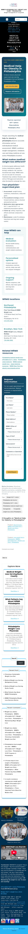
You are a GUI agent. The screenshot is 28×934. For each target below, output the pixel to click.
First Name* (10, 398)
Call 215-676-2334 (12, 86)
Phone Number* (11, 412)
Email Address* (11, 419)
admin (12, 48)
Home (13, 22)
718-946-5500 (8, 340)
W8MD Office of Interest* (11, 427)
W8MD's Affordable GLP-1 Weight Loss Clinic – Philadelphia (14, 10)
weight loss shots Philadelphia (12, 511)
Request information (12, 91)
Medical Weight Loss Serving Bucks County (14, 574)
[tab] (7, 19)
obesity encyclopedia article (11, 368)
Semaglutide (6, 509)
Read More (14, 591)
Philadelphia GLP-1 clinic (10, 503)
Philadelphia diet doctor (10, 500)
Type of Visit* (10, 436)
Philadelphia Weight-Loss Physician (14, 628)
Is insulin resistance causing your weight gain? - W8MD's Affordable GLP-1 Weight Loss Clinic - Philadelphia (13, 783)
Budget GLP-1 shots (13, 497)
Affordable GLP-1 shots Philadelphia (13, 887)
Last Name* (10, 405)
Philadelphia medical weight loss (12, 357)
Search (25, 20)
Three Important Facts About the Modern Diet (13, 790)
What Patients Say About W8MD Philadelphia (14, 601)
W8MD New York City (16, 366)
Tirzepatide (17, 509)
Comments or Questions (14, 451)
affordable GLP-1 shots (9, 359)
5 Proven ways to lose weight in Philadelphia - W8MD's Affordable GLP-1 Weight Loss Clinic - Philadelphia (13, 765)
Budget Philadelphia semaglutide (13, 902)
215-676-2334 (8, 321)
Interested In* (10, 444)
